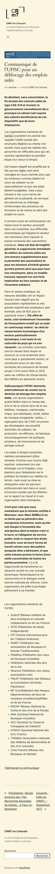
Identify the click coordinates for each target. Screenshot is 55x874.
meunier (12, 87)
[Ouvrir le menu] (8, 37)
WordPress (24, 867)
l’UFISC (8, 135)
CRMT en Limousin (16, 23)
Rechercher (10, 851)
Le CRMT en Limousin (36, 87)
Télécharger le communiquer (21, 767)
